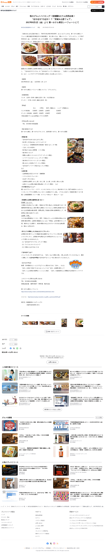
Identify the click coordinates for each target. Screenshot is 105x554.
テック (54, 6)
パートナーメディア (6, 522)
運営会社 (28, 548)
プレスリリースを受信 (82, 2)
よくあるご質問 (39, 525)
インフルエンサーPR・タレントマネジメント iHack (83, 523)
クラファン (71, 6)
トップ (2, 506)
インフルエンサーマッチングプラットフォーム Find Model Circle (86, 525)
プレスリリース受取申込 (41, 531)
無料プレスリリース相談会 (42, 533)
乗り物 (64, 6)
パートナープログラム (38, 548)
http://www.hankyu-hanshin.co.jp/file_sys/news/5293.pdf (44, 297)
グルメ (13, 6)
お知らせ (37, 528)
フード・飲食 (13, 339)
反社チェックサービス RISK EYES (78, 528)
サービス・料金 (5, 517)
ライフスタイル (35, 6)
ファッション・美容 (25, 6)
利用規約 (48, 548)
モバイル (59, 6)
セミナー (37, 536)
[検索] (103, 6)
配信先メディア (5, 519)
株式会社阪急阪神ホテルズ (28, 27)
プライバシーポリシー (59, 548)
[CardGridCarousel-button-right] (83, 323)
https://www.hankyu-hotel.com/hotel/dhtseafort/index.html (37, 291)
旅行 (17, 6)
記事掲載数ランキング (7, 525)
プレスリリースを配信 (67, 2)
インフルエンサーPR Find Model (78, 520)
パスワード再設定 (40, 520)
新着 (3, 6)
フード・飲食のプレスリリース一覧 (16, 506)
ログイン (37, 517)
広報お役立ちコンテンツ (7, 527)
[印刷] (20, 348)
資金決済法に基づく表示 (73, 548)
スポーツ (43, 6)
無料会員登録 (38, 515)
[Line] (17, 348)
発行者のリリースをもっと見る (52, 409)
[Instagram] (54, 543)
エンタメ (7, 6)
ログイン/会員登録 (98, 2)
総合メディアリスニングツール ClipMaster (81, 517)
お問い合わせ (52, 362)
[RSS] (57, 543)
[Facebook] (10, 348)
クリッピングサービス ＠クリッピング (79, 515)
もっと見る (99, 417)
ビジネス (48, 6)
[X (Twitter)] (14, 348)
